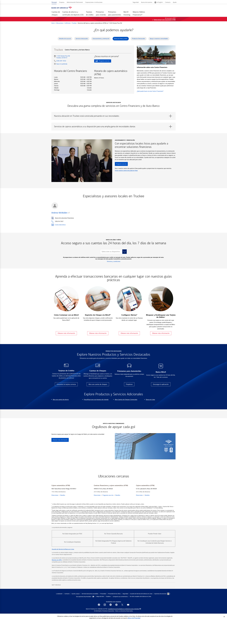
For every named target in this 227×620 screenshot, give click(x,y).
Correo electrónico (60, 225)
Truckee (74, 23)
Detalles (62, 495)
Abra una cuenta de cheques (97, 384)
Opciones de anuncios (160, 593)
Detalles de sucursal (65, 38)
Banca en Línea (150, 399)
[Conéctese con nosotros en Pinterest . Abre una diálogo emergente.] (116, 605)
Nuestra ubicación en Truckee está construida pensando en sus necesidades (113, 116)
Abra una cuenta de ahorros (61, 399)
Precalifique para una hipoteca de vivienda (96, 399)
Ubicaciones (59, 23)
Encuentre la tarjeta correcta (66, 384)
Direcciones (55, 495)
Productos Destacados (138, 38)
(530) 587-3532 (61, 61)
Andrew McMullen (59, 212)
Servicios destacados (82, 38)
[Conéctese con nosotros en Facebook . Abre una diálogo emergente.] (99, 605)
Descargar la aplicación (161, 384)
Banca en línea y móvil (120, 38)
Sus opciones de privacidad (83, 596)
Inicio (53, 23)
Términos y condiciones (113, 261)
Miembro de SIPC (57, 560)
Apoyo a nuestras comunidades (159, 38)
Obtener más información (66, 333)
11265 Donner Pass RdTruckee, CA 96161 (63, 57)
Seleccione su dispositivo (111, 252)
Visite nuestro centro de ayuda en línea (126, 170)
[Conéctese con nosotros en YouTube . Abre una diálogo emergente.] (128, 605)
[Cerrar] (224, 617)
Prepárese (129, 384)
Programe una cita (101, 61)
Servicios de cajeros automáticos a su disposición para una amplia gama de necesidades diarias (113, 127)
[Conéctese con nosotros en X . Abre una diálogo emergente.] (122, 605)
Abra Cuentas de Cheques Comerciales (126, 399)
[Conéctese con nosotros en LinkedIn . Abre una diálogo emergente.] (111, 605)
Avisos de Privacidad (134, 618)
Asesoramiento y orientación (101, 38)
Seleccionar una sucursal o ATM (164, 20)
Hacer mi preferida (61, 64)
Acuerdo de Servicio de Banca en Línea (63, 549)
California (68, 23)
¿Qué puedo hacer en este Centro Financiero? (150, 91)
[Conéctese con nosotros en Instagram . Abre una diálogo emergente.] (105, 605)
